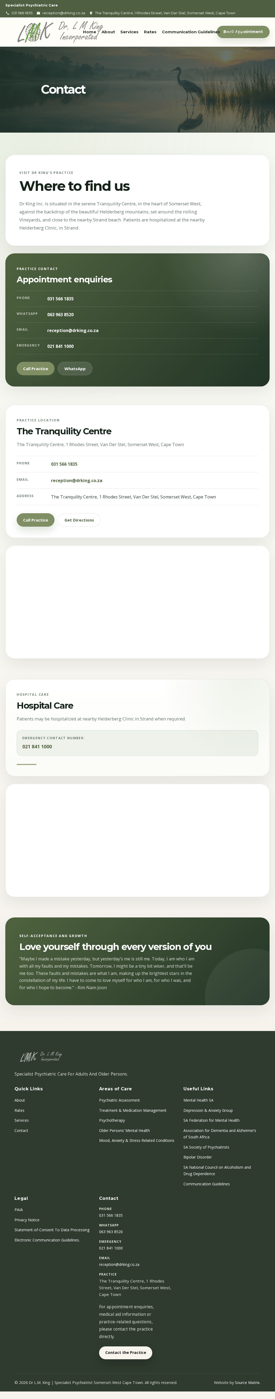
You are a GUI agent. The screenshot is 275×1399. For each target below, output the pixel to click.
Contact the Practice (125, 1352)
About (108, 31)
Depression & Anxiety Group (208, 1110)
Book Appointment (243, 31)
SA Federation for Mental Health (211, 1120)
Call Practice (35, 368)
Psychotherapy (112, 1120)
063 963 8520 (60, 315)
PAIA (19, 1209)
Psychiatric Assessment (119, 1100)
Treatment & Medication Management (133, 1110)
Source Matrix (247, 1382)
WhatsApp (75, 368)
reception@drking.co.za (73, 330)
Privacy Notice (27, 1219)
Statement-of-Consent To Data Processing (52, 1229)
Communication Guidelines (191, 31)
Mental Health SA (198, 1100)
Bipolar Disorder (197, 1157)
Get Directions (79, 520)
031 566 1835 (60, 299)
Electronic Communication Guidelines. (47, 1240)
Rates (150, 31)
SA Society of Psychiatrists (206, 1147)
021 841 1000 (60, 346)
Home (89, 31)
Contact (234, 31)
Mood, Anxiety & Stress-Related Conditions (136, 1140)
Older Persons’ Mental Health (124, 1130)
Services (129, 31)
